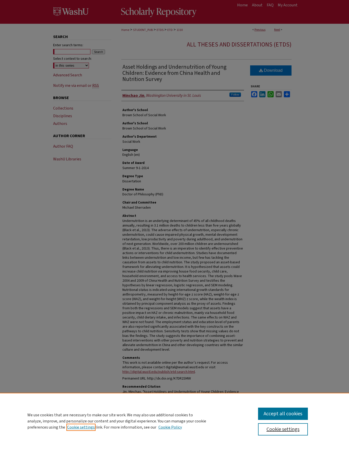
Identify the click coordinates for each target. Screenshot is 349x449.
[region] (174, 421)
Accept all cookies (283, 413)
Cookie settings (81, 427)
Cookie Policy (170, 427)
